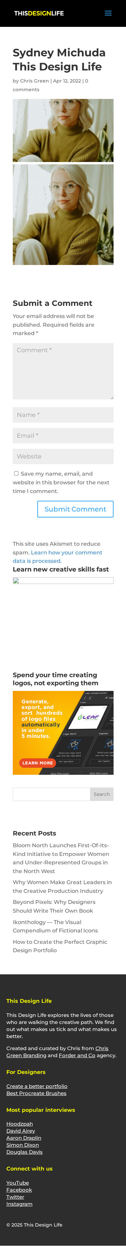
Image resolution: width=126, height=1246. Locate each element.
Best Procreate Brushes (36, 1093)
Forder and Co (77, 1055)
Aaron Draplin (23, 1138)
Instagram (19, 1204)
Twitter (15, 1197)
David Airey (20, 1131)
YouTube (17, 1183)
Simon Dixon (22, 1145)
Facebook (19, 1190)
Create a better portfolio (37, 1086)
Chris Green (34, 81)
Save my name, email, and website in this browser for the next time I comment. (61, 482)
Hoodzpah (19, 1124)
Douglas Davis (24, 1152)
